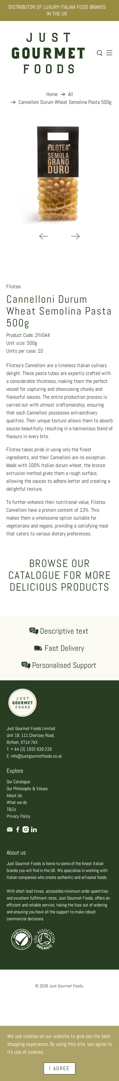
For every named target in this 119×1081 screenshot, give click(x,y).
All (70, 94)
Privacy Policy (18, 816)
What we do (17, 802)
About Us (14, 795)
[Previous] (43, 236)
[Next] (76, 236)
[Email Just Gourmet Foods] (10, 831)
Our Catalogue (18, 782)
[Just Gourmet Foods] (48, 53)
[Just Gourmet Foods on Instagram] (25, 831)
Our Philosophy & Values (27, 788)
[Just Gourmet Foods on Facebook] (18, 831)
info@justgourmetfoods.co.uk (36, 756)
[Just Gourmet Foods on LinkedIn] (34, 831)
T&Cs (11, 809)
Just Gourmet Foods (66, 986)
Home (52, 94)
